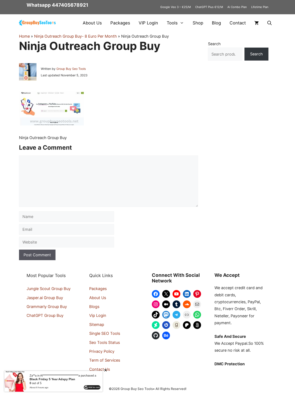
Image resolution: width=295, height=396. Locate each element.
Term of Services (104, 360)
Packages (120, 23)
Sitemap (96, 324)
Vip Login (97, 315)
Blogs (94, 306)
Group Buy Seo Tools (71, 69)
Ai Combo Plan (237, 7)
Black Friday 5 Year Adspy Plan (52, 379)
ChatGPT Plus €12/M (209, 7)
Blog (216, 23)
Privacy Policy (101, 351)
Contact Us (99, 369)
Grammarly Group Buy (47, 306)
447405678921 (70, 5)
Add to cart (94, 387)
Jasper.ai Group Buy (45, 297)
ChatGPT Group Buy (45, 315)
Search (214, 44)
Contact (238, 23)
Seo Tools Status (104, 342)
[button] (269, 22)
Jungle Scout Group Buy (49, 288)
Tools (172, 23)
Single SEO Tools (104, 333)
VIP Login (148, 23)
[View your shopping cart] (256, 22)
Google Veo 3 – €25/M (175, 7)
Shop (198, 23)
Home (24, 36)
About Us (92, 23)
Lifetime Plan (259, 7)
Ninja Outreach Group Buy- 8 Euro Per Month (75, 36)
